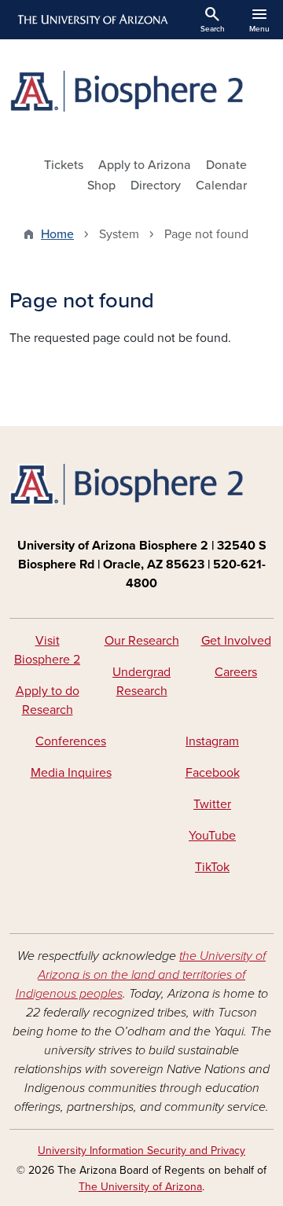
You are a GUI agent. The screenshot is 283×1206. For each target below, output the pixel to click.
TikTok (212, 867)
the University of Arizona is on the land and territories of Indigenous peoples (141, 975)
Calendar (221, 185)
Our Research (142, 641)
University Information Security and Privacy (141, 1150)
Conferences (70, 741)
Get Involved (236, 641)
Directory (155, 185)
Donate (226, 165)
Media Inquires (71, 773)
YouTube (212, 836)
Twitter (212, 804)
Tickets (63, 165)
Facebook (213, 773)
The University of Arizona (140, 1186)
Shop (101, 185)
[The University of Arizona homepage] (91, 19)
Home (57, 234)
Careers (236, 672)
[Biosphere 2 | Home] (141, 91)
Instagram (212, 741)
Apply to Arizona (144, 165)
